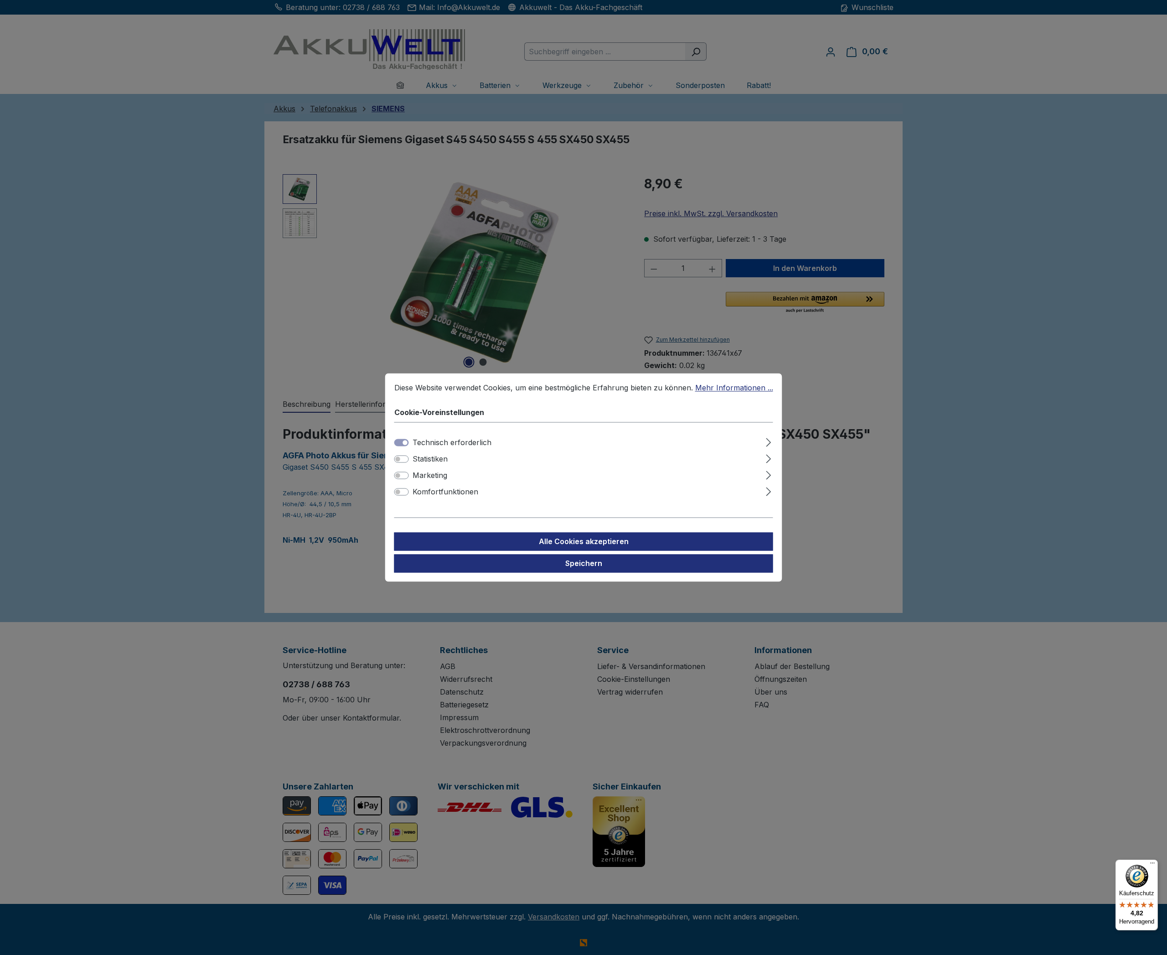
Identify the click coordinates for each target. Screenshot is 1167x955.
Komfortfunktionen (445, 492)
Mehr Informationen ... (734, 387)
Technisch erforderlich (452, 442)
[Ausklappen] (768, 441)
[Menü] (1152, 865)
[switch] (401, 459)
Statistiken (430, 459)
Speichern (583, 563)
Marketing (430, 475)
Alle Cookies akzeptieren (584, 541)
